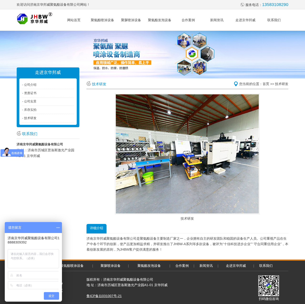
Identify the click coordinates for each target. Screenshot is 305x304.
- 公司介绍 (29, 84)
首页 (266, 84)
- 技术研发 (29, 118)
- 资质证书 (29, 93)
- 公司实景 (29, 101)
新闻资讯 (217, 20)
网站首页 (74, 20)
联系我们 (274, 20)
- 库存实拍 (29, 109)
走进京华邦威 (245, 20)
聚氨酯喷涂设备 (102, 20)
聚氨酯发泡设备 (159, 20)
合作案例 (188, 20)
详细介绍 (96, 228)
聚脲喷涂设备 (131, 20)
